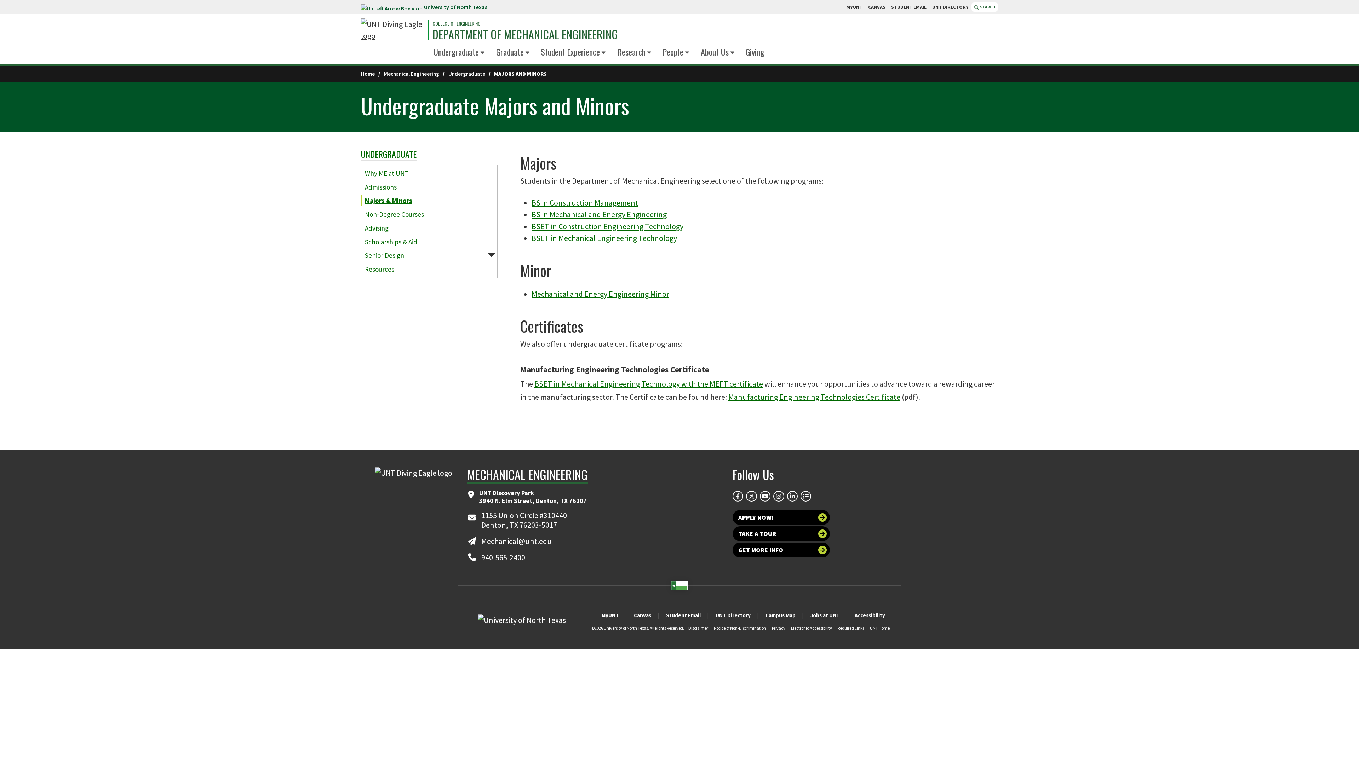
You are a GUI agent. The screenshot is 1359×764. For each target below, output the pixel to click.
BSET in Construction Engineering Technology (607, 226)
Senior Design (384, 255)
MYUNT (854, 7)
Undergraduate (456, 51)
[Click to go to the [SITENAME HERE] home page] (393, 30)
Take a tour (757, 533)
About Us (715, 51)
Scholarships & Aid (391, 242)
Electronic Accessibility (811, 628)
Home (368, 73)
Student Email (683, 615)
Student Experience (570, 51)
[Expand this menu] (482, 53)
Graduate (510, 51)
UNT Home (880, 628)
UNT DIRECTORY (950, 7)
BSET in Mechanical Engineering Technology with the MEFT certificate (648, 384)
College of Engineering (456, 23)
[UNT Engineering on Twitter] (751, 496)
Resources (379, 269)
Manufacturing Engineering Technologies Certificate (814, 397)
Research (631, 51)
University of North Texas (455, 7)
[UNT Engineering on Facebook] (738, 496)
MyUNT (610, 615)
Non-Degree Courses (394, 214)
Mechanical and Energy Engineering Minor (600, 294)
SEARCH (987, 7)
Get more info (760, 550)
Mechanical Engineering (411, 73)
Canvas (642, 615)
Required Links (851, 628)
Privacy (778, 628)
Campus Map (780, 615)
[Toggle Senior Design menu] (491, 254)
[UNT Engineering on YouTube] (765, 496)
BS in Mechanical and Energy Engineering (599, 214)
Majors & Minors (388, 200)
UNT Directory (733, 615)
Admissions (381, 187)
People (673, 51)
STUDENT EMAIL (909, 7)
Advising (377, 228)
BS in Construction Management (585, 203)
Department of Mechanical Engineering (525, 34)
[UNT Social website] (806, 496)
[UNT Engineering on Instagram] (778, 496)
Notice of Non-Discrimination (740, 628)
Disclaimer (698, 628)
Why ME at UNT (387, 173)
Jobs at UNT (825, 615)
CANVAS (876, 7)
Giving (755, 51)
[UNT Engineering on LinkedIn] (792, 496)
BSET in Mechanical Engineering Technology (604, 238)
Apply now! (756, 517)
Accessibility (870, 615)
